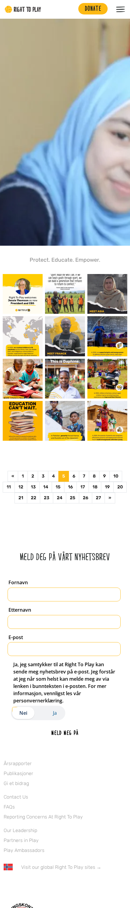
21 (20, 497)
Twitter (19, 884)
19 (107, 487)
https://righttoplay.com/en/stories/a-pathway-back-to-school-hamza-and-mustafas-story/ (65, 421)
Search (71, 9)
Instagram (32, 884)
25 (72, 497)
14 (45, 487)
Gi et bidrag (16, 783)
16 (70, 487)
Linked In (45, 884)
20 (120, 487)
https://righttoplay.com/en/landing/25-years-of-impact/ (65, 294)
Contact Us (16, 797)
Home (23, 9)
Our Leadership (20, 830)
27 (98, 497)
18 (95, 487)
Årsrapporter (18, 763)
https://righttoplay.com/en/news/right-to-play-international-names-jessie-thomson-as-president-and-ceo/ (23, 294)
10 (115, 476)
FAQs (9, 807)
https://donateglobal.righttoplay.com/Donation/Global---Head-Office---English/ (23, 379)
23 (46, 497)
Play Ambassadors (24, 850)
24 (59, 497)
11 (9, 487)
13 (33, 487)
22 (33, 497)
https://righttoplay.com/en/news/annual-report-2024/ (23, 336)
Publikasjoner (18, 773)
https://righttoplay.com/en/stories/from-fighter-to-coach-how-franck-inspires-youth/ (65, 336)
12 (20, 487)
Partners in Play (21, 840)
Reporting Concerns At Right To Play (43, 817)
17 (82, 487)
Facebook (7, 884)
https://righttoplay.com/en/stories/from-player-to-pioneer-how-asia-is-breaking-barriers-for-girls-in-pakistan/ (107, 294)
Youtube (57, 884)
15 (58, 487)
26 (85, 497)
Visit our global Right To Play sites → (61, 867)
